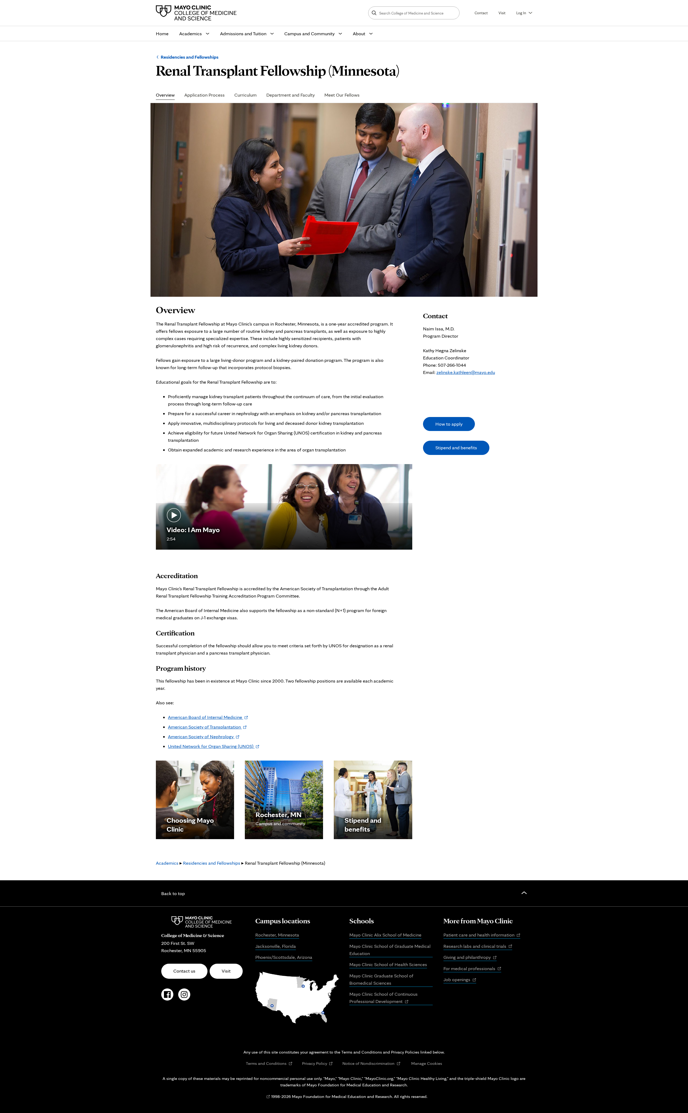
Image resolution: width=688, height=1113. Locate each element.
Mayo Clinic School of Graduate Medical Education (390, 949)
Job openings (459, 979)
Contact (481, 12)
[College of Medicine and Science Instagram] (184, 997)
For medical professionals (472, 968)
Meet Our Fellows (342, 95)
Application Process (204, 95)
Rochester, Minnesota (277, 935)
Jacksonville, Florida (275, 946)
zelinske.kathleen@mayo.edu (465, 372)
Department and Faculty (290, 95)
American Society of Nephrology (203, 736)
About (359, 33)
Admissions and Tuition (243, 33)
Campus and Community (309, 33)
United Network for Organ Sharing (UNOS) (213, 746)
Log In (521, 12)
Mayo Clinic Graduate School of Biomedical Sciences (381, 979)
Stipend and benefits (456, 447)
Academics (190, 33)
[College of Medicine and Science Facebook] (167, 997)
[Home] (197, 12)
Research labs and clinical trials (477, 946)
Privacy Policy (317, 1063)
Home (162, 33)
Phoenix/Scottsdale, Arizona (283, 957)
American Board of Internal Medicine (208, 717)
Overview (165, 95)
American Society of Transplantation (207, 727)
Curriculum (245, 95)
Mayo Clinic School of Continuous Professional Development (383, 998)
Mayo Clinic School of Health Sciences (388, 964)
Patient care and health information (481, 935)
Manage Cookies (426, 1063)
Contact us (184, 971)
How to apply (449, 424)
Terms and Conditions (269, 1063)
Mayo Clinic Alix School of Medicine (385, 935)
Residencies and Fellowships (189, 57)
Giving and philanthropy (470, 957)
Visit (502, 12)
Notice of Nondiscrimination (371, 1063)
